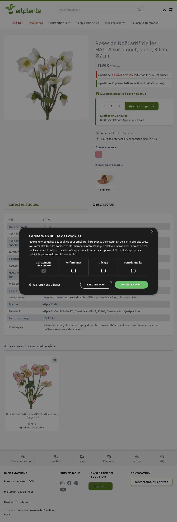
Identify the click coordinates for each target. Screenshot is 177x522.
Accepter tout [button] (131, 284)
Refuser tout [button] (96, 284)
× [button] (152, 231)
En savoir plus (68, 254)
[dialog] (88, 261)
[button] (44, 284)
